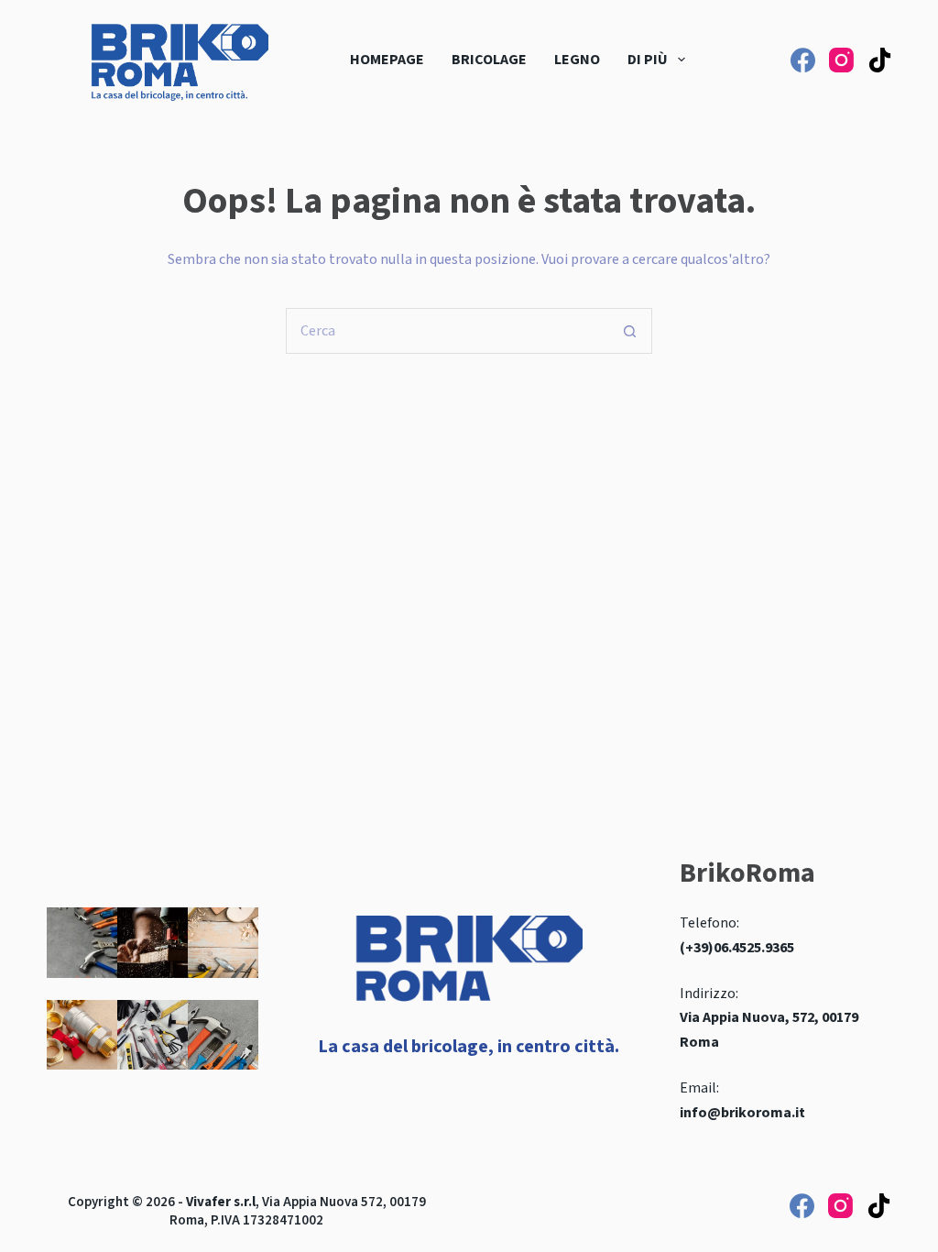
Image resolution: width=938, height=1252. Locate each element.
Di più (647, 59)
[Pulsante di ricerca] (629, 331)
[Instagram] (841, 60)
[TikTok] (879, 60)
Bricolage (489, 59)
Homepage (387, 59)
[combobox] (447, 331)
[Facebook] (803, 60)
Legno (577, 59)
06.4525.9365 (754, 948)
